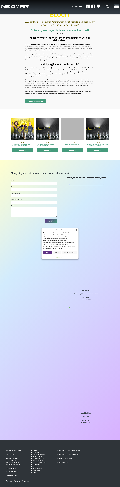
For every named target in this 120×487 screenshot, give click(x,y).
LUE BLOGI (22, 150)
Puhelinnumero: (15, 193)
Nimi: (12, 180)
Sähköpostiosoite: (16, 199)
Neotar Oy (36, 466)
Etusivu (35, 450)
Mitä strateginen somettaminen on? (71, 144)
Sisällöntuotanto (38, 460)
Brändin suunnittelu (39, 454)
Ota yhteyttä (36, 470)
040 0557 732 (77, 7)
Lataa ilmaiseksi (37, 468)
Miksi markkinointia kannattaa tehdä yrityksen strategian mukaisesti (21, 144)
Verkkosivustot (37, 456)
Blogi (34, 472)
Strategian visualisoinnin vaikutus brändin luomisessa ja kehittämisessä (97, 144)
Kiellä (57, 252)
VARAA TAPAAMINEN (35, 101)
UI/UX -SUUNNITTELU (39, 462)
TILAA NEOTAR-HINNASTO (64, 458)
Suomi (107, 5)
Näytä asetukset (69, 252)
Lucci (15, 475)
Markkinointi (36, 452)
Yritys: (13, 187)
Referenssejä (36, 464)
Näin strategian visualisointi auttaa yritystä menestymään (45, 144)
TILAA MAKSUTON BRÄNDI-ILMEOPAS (68, 454)
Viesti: (13, 206)
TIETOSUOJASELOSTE (63, 462)
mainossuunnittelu (38, 458)
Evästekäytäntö (59, 257)
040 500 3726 (86, 420)
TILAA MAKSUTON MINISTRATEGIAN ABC (69, 450)
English (107, 7)
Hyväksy (47, 252)
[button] (76, 229)
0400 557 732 (86, 298)
